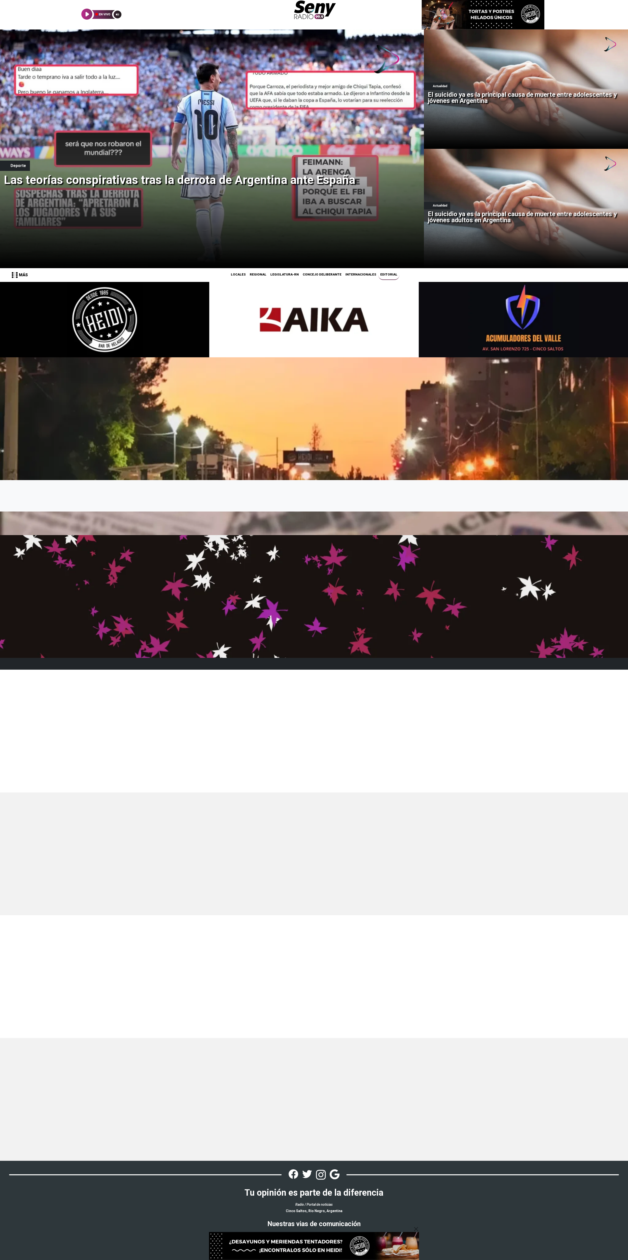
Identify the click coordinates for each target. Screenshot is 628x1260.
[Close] (416, 1229)
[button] (20, 275)
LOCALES (238, 274)
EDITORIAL (388, 274)
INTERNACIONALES (360, 274)
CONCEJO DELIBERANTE (322, 274)
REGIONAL (258, 274)
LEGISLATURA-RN (284, 274)
